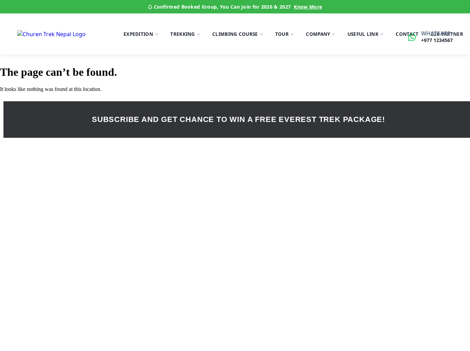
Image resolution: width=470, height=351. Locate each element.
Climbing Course (235, 34)
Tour (282, 34)
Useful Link (363, 34)
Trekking (182, 34)
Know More (308, 6)
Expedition (138, 34)
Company (318, 34)
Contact (407, 34)
